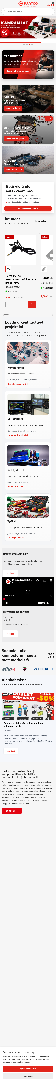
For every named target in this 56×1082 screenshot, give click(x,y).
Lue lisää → (12, 810)
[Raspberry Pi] (25, 669)
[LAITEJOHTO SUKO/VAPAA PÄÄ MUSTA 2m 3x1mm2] (20, 250)
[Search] (28, 11)
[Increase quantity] (23, 304)
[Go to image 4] (32, 44)
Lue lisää (11, 751)
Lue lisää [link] (10, 573)
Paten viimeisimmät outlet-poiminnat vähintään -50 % (24, 724)
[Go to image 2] (27, 44)
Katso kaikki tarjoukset (18, 71)
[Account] (48, 4)
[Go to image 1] (24, 44)
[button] (20, 269)
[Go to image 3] (29, 44)
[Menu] (3, 3)
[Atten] (41, 669)
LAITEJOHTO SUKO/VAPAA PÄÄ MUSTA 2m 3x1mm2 (20, 279)
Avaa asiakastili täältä (28, 208)
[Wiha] (8, 669)
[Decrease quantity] (8, 304)
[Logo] (28, 4)
